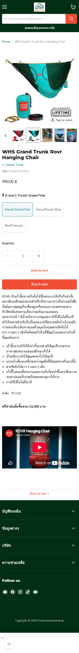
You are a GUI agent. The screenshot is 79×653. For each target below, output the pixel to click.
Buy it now (39, 284)
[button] (18, 135)
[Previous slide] (5, 135)
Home (6, 41)
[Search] (71, 19)
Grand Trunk (14, 165)
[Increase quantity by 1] (38, 255)
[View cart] (73, 7)
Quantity (8, 243)
